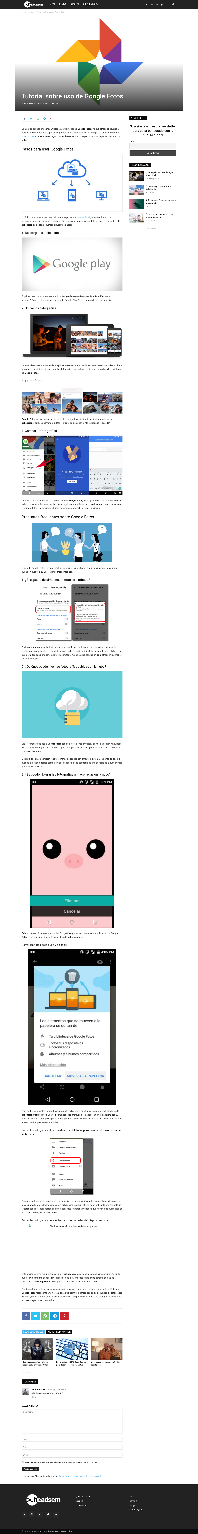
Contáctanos (82, 1505)
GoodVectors (38, 1389)
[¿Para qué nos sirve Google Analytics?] (136, 176)
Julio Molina (29, 103)
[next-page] (28, 1370)
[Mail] (157, 4)
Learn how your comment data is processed (80, 1476)
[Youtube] (166, 4)
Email (132, 141)
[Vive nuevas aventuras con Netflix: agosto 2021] (106, 1349)
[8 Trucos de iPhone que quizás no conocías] (136, 204)
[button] (172, 4)
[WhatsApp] (38, 119)
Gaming (62, 4)
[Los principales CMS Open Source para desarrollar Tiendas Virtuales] (72, 1349)
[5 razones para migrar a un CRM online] (136, 190)
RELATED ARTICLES (33, 1331)
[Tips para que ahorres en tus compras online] (136, 218)
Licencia (79, 1500)
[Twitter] (161, 4)
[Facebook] (147, 4)
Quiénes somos (83, 1496)
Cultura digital (91, 4)
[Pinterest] (51, 119)
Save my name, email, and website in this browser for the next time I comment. (62, 1462)
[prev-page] (23, 1370)
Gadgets (74, 4)
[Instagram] (152, 4)
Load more (152, 228)
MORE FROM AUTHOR (59, 1331)
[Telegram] (44, 119)
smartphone (28, 136)
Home (24, 12)
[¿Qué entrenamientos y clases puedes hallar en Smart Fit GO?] (37, 1349)
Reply (34, 1397)
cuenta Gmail (83, 217)
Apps (52, 4)
